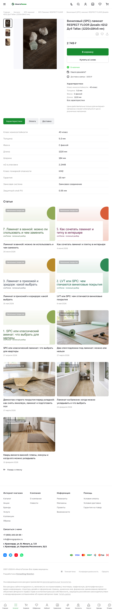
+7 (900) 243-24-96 (12, 535)
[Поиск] (78, 4)
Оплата (32, 121)
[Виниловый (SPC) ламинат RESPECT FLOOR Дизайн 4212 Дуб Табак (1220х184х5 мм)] (39, 44)
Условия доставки (92, 503)
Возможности (63, 512)
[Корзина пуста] (107, 4)
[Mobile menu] (4, 4)
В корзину (87, 52)
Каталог (7, 498)
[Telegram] (10, 555)
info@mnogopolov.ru (13, 539)
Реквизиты (62, 498)
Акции (6, 503)
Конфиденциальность (88, 571)
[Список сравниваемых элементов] (92, 4)
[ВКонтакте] (5, 555)
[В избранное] (102, 34)
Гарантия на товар (93, 507)
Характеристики (14, 121)
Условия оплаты (91, 498)
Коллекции (8, 516)
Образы (7, 520)
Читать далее (65, 594)
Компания (35, 493)
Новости (34, 503)
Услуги (6, 512)
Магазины (61, 503)
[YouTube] (16, 555)
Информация (63, 493)
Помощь (88, 493)
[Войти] (85, 4)
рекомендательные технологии (57, 582)
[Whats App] (21, 555)
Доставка (46, 121)
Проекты (61, 507)
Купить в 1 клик (88, 59)
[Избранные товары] (100, 4)
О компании (36, 498)
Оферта (105, 571)
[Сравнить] (97, 34)
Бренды (7, 507)
